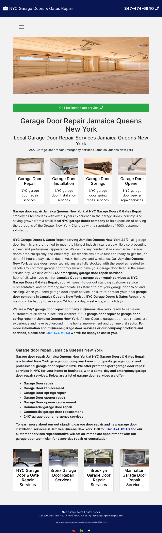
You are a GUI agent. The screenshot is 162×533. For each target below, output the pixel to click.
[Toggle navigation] (21, 27)
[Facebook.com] (89, 530)
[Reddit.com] (73, 530)
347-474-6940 (139, 8)
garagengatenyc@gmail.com (109, 516)
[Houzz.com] (81, 530)
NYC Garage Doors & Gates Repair (40, 8)
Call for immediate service (79, 108)
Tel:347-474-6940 (82, 516)
